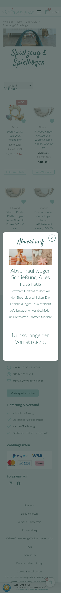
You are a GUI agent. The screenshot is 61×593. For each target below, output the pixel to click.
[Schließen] (52, 238)
